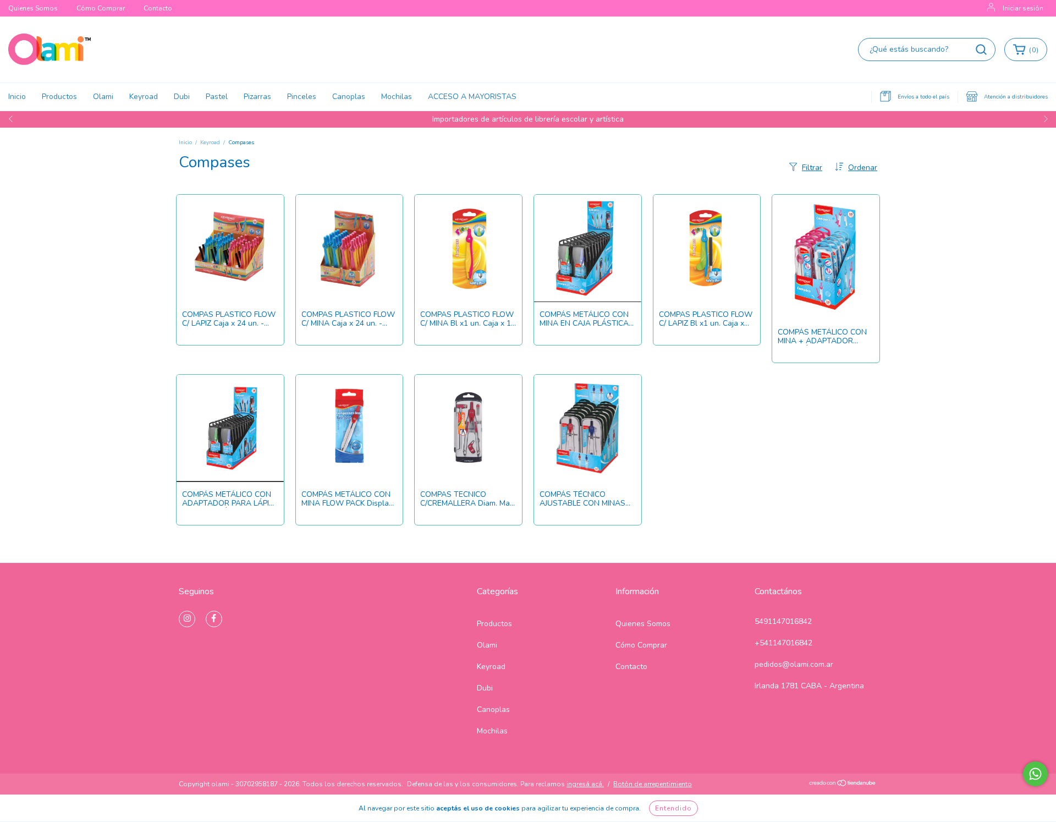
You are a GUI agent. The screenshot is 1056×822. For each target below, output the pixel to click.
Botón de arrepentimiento (652, 784)
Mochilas (396, 96)
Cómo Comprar (100, 8)
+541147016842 (783, 643)
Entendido (673, 808)
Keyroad (143, 96)
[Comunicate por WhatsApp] (1035, 773)
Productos (59, 96)
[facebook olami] (214, 619)
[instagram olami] (187, 619)
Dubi (182, 96)
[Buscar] (981, 49)
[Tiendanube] (843, 784)
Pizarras (257, 96)
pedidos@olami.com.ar (794, 664)
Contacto (158, 8)
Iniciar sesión (1023, 8)
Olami (103, 96)
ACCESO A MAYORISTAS (472, 96)
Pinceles (301, 96)
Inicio (17, 96)
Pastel (217, 96)
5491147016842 (783, 621)
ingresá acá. (585, 784)
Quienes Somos (33, 8)
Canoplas (348, 96)
